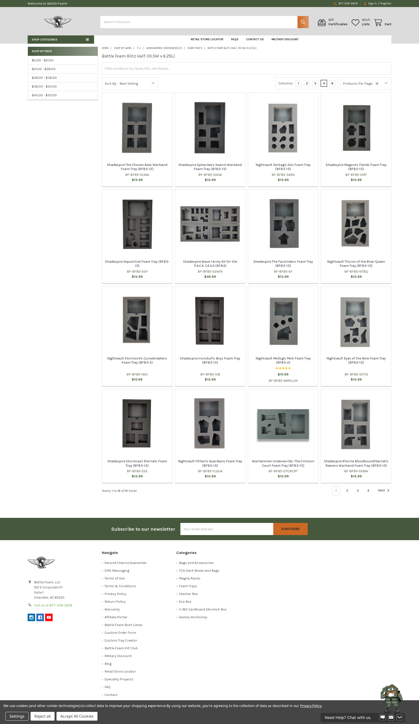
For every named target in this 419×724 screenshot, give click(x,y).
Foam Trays (188, 586)
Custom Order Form (120, 633)
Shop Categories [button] (44, 39)
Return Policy (115, 602)
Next (382, 490)
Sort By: (111, 83)
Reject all (42, 716)
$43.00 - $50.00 (44, 95)
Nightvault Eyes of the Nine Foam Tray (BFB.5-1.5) (356, 360)
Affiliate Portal (116, 617)
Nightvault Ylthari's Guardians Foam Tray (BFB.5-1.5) (210, 463)
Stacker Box (188, 594)
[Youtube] (49, 617)
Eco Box (185, 602)
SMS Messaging (117, 571)
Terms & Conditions (120, 586)
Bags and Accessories (196, 563)
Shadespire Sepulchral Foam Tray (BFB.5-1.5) (137, 264)
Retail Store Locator (207, 39)
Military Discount (285, 39)
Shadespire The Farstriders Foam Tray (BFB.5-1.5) (283, 264)
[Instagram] (31, 617)
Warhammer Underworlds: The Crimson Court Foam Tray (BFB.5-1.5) (283, 463)
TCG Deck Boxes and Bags (199, 571)
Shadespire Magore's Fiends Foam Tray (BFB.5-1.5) (356, 167)
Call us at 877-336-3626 (53, 605)
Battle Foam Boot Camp (123, 625)
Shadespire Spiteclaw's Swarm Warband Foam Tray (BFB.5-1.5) (210, 167)
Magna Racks (190, 578)
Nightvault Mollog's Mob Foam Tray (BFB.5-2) (283, 360)
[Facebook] (40, 617)
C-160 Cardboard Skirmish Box (202, 609)
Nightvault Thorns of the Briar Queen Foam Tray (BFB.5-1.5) (356, 264)
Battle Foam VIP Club (121, 648)
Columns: (285, 83)
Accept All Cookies (77, 716)
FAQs (234, 39)
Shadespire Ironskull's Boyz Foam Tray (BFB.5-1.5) (210, 360)
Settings (16, 716)
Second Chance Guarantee (125, 563)
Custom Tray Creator (121, 640)
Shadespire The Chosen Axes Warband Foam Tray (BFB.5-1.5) (137, 167)
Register (385, 3)
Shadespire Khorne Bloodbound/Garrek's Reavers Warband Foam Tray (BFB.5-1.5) (356, 463)
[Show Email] (391, 717)
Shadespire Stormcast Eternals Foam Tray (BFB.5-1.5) (137, 463)
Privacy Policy (115, 594)
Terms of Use (115, 578)
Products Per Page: (358, 83)
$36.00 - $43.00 (44, 86)
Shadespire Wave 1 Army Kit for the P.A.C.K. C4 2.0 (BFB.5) (210, 264)
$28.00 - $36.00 (44, 78)
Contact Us (255, 39)
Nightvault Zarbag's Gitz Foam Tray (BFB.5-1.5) (283, 167)
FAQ (108, 687)
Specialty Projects (119, 679)
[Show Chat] (382, 717)
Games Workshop (193, 617)
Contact (111, 695)
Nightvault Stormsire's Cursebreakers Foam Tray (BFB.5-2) (137, 360)
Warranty (112, 609)
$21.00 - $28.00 (44, 69)
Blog (108, 664)
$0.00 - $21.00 (43, 60)
